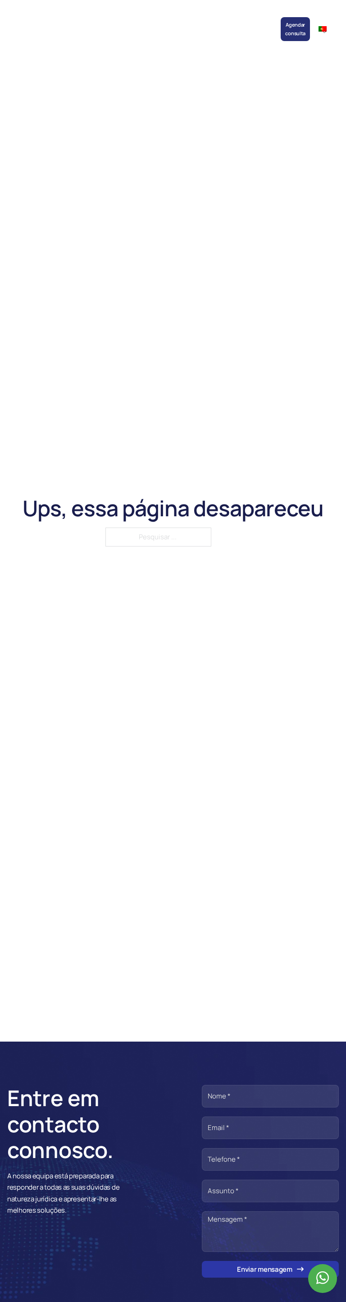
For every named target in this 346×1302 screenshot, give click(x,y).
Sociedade (54, 20)
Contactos (261, 20)
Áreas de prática (104, 29)
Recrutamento (225, 20)
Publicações (159, 20)
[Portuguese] (326, 29)
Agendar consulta (295, 29)
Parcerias (190, 20)
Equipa (81, 20)
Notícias (128, 20)
